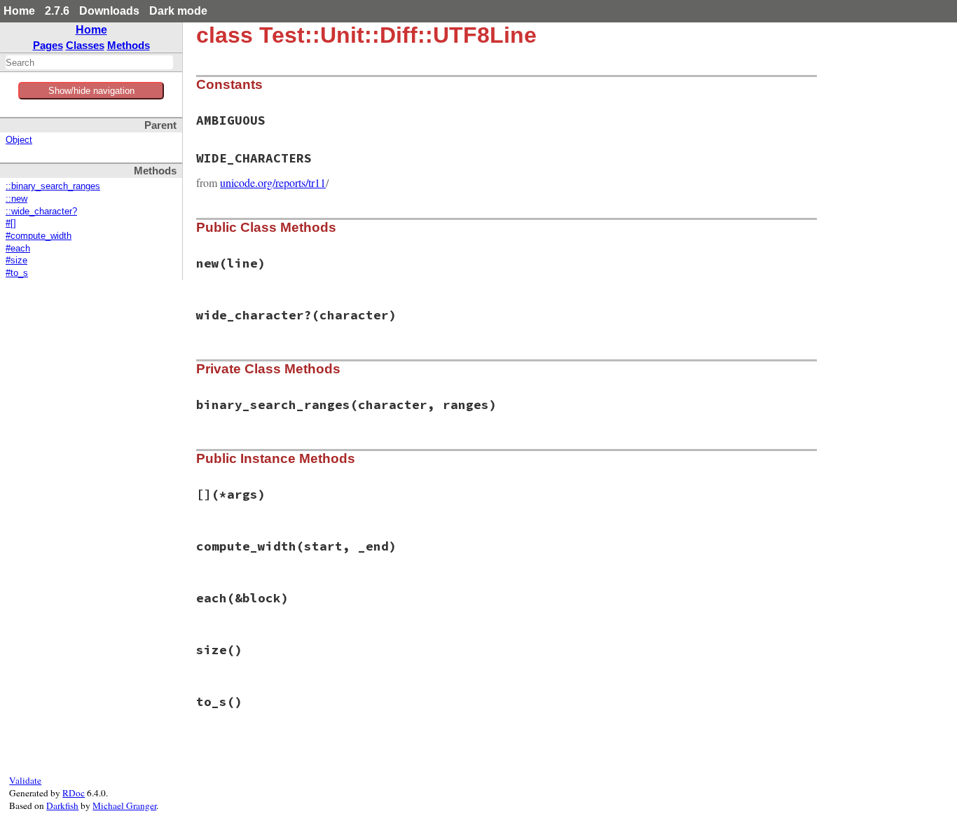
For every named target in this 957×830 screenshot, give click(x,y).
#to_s (17, 273)
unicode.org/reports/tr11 (273, 182)
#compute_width (38, 236)
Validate (25, 780)
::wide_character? (41, 211)
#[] (11, 223)
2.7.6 (57, 11)
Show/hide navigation (91, 90)
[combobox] (89, 62)
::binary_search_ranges (53, 186)
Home (19, 11)
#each (18, 249)
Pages (48, 45)
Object (19, 140)
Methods (128, 45)
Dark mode (178, 11)
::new (16, 199)
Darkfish (62, 805)
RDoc (73, 793)
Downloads (109, 11)
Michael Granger (124, 805)
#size (16, 260)
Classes (85, 45)
